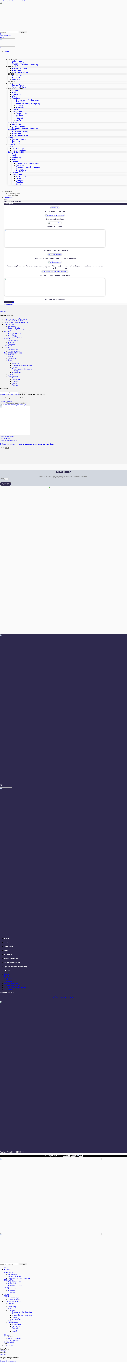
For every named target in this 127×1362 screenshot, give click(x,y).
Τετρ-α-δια (15, 363)
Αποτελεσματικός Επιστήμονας (28, 104)
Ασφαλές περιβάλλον (12, 963)
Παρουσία (19, 117)
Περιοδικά (16, 98)
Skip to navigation (6, 1)
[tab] (65, 201)
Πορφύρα (19, 119)
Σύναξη (18, 121)
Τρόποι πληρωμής (11, 958)
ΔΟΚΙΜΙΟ (7, 339)
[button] (7, 436)
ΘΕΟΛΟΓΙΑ (11, 81)
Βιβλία (6, 942)
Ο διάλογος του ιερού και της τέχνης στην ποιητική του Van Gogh (27, 444)
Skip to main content (18, 1)
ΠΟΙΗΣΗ (10, 83)
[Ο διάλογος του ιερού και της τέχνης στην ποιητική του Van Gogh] (13, 405)
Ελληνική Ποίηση (18, 85)
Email (2, 479)
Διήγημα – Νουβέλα (19, 63)
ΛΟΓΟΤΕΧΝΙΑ (12, 59)
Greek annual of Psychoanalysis (27, 100)
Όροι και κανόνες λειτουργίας (15, 967)
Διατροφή (15, 91)
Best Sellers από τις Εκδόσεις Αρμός (15, 319)
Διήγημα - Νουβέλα (14, 328)
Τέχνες (14, 96)
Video (6, 950)
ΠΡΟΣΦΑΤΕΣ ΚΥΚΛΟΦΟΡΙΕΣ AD (16, 323)
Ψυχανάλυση (16, 70)
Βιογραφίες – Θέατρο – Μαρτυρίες (25, 65)
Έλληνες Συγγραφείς (14, 193)
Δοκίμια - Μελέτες (14, 340)
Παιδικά (15, 109)
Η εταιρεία (8, 954)
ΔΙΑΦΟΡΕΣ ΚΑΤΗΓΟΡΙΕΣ (16, 89)
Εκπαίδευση (16, 94)
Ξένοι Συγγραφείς (13, 195)
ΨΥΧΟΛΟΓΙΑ (12, 66)
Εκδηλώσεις (8, 946)
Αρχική (6, 938)
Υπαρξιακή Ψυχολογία (20, 72)
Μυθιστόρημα (17, 61)
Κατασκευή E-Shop (69, 1156)
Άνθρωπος (20, 102)
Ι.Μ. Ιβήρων (20, 115)
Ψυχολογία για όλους (20, 68)
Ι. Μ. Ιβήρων (16, 379)
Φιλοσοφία (16, 78)
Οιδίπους (19, 106)
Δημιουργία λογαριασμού (8, 1361)
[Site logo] (15, 30)
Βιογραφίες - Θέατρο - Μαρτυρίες (18, 330)
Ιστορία (14, 92)
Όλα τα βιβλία (14, 394)
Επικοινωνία (8, 971)
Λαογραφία (16, 80)
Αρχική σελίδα (5, 394)
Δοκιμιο (11, 74)
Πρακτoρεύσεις (18, 111)
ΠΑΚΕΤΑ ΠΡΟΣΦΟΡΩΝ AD (14, 321)
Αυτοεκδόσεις (21, 113)
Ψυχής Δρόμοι (21, 107)
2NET (81, 1156)
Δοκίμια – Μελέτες (19, 76)
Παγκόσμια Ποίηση (19, 87)
